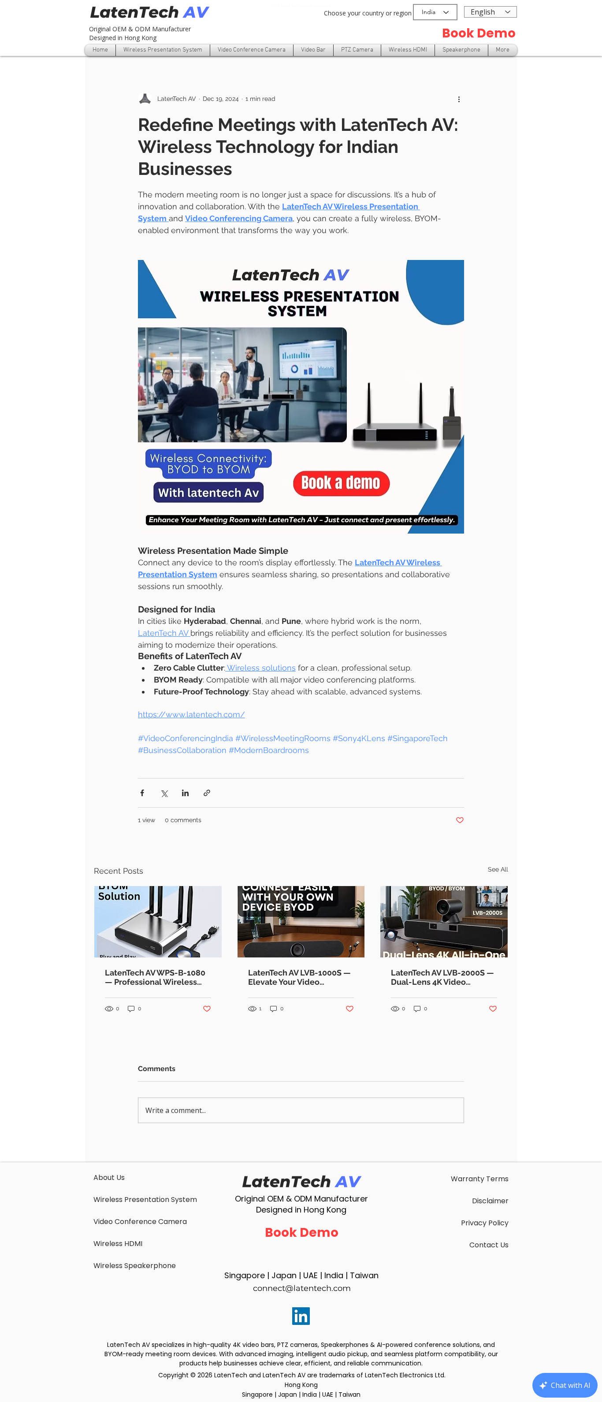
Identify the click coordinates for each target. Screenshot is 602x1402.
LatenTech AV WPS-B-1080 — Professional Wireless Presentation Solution (155, 977)
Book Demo (479, 33)
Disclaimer (490, 1201)
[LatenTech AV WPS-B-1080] (158, 921)
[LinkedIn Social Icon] (301, 1316)
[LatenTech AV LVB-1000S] (301, 921)
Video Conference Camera (140, 1222)
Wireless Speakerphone (134, 1266)
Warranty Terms (480, 1179)
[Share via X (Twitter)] (164, 793)
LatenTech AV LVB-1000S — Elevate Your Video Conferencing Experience (299, 977)
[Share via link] (207, 793)
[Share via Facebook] (142, 793)
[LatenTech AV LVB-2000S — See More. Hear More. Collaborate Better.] (444, 921)
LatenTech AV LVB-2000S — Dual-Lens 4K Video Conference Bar (442, 977)
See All (498, 869)
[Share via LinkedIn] (185, 793)
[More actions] (458, 98)
